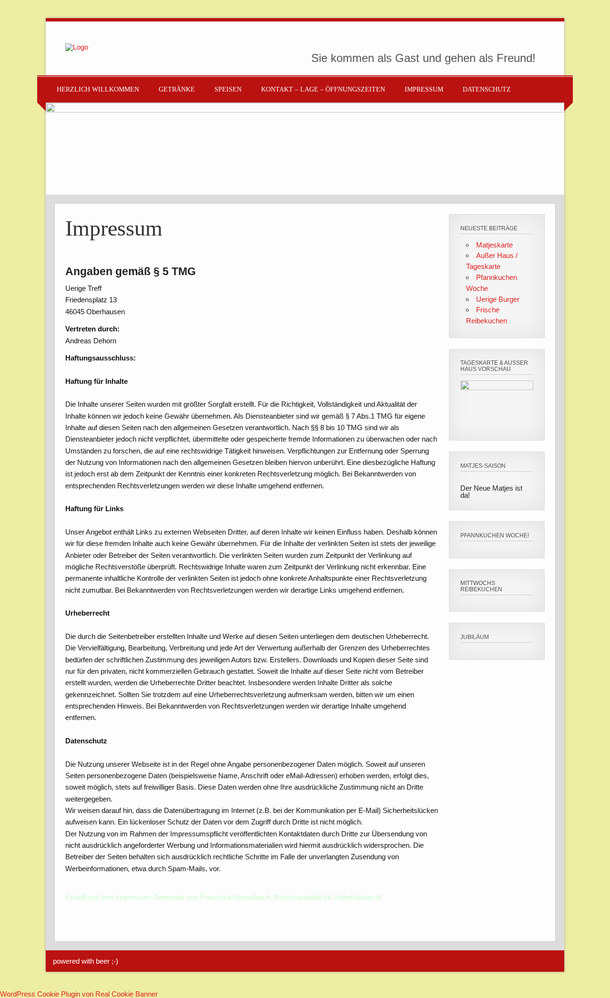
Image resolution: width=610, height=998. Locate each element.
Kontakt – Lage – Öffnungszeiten (323, 89)
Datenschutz (487, 89)
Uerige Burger (497, 299)
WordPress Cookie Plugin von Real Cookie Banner (79, 994)
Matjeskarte (494, 245)
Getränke (177, 89)
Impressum (424, 89)
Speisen (228, 89)
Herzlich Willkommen (98, 89)
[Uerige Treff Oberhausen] (76, 47)
